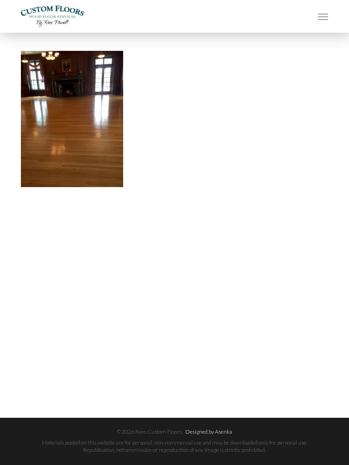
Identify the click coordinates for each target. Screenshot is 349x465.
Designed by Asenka (208, 431)
